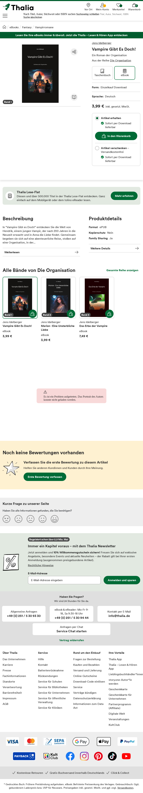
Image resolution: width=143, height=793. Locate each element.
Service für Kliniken (50, 707)
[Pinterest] (98, 756)
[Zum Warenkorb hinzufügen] (32, 314)
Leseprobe (74, 97)
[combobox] (97, 118)
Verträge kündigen (84, 692)
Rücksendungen (48, 676)
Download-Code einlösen (89, 681)
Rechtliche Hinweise (41, 565)
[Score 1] (6, 519)
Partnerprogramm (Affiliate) (120, 706)
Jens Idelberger (101, 43)
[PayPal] (127, 742)
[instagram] (84, 756)
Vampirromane (44, 27)
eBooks (14, 27)
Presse (7, 670)
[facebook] (70, 756)
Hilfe (41, 659)
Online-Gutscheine (85, 676)
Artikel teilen (74, 51)
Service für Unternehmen (54, 692)
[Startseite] (4, 27)
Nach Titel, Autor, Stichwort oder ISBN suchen (49, 14)
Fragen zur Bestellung (86, 659)
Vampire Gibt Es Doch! (20, 309)
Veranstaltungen (119, 719)
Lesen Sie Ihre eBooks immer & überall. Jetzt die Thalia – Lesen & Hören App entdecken (71, 35)
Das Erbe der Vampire (96, 309)
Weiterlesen (12, 252)
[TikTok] (112, 756)
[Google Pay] (81, 742)
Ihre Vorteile (116, 653)
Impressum (9, 698)
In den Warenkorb (119, 136)
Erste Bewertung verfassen (45, 477)
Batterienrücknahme (51, 670)
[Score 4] (42, 519)
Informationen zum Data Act (88, 705)
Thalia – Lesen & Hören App (123, 666)
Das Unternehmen (14, 659)
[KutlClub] (51, 756)
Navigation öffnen (5, 15)
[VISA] (12, 742)
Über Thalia (10, 653)
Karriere (8, 664)
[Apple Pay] (103, 742)
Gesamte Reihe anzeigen (122, 270)
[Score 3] (30, 519)
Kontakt (43, 664)
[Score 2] (18, 519)
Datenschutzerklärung (87, 698)
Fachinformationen (14, 676)
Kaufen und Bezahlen (86, 664)
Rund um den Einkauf (86, 653)
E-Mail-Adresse (37, 573)
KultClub (114, 725)
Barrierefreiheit (12, 692)
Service (43, 653)
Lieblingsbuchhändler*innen (125, 674)
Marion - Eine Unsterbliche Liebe (58, 309)
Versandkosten (125, 787)
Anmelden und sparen (122, 580)
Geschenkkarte (118, 689)
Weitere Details (100, 248)
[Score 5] (54, 519)
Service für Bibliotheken (53, 687)
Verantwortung (12, 687)
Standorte (9, 681)
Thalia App (115, 659)
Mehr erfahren (124, 196)
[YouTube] (126, 756)
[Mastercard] (30, 742)
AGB (5, 704)
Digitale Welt (117, 713)
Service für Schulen (50, 681)
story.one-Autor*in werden (120, 681)
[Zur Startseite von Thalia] (20, 6)
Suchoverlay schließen (87, 14)
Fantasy (27, 27)
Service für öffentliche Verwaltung (52, 700)
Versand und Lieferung (87, 670)
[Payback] (24, 756)
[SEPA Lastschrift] (55, 742)
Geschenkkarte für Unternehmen (120, 696)
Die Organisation (120, 60)
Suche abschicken (32, 17)
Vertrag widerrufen (71, 640)
